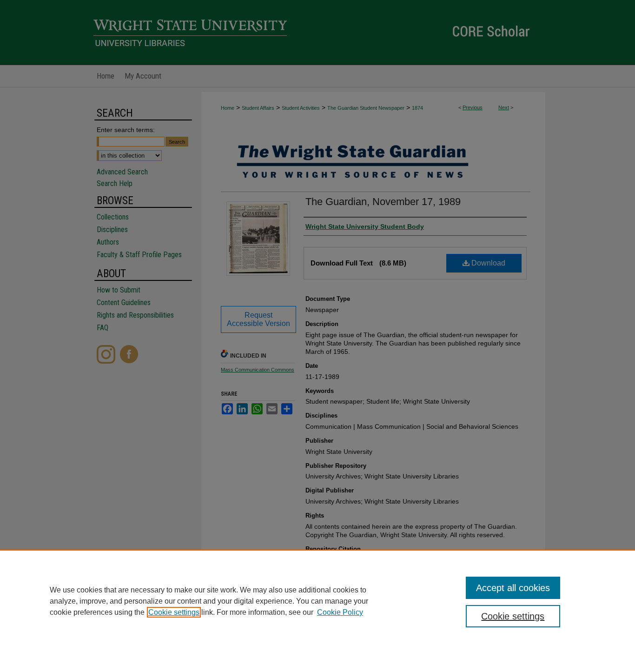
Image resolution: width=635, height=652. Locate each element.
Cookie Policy (340, 612)
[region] (317, 601)
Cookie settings (173, 612)
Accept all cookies (513, 588)
